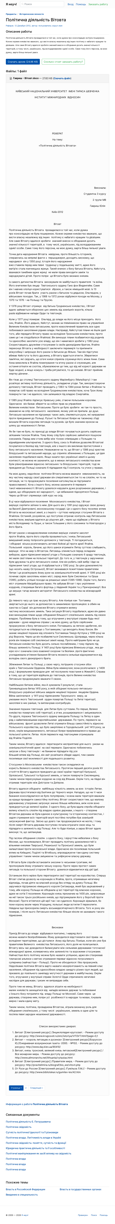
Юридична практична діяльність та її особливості (35, 1148)
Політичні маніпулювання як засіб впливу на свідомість (38, 1153)
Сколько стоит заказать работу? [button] (63, 61)
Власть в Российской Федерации (25, 1189)
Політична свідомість (18, 1126)
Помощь (81, 4)
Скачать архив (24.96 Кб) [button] (23, 61)
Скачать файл (62, 78)
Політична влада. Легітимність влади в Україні (33, 1137)
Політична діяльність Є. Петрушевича (28, 1121)
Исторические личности (31, 14)
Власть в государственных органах (80, 1189)
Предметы (11, 14)
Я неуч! (25, 1215)
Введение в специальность (22, 1194)
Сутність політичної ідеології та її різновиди (32, 1132)
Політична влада (16, 1158)
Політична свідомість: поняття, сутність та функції (36, 1142)
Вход (71, 4)
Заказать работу (98, 4)
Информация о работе (37, 1104)
